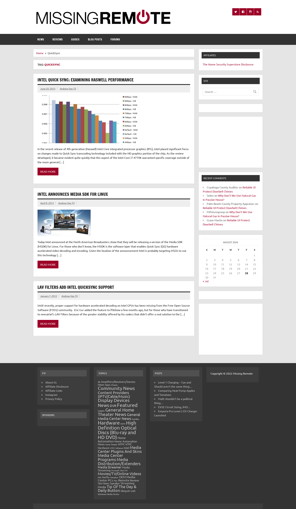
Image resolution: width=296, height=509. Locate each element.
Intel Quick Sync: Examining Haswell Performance (86, 80)
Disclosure (247, 64)
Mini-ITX (124, 470)
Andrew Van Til (68, 88)
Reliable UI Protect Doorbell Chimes (224, 207)
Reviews (57, 39)
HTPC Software (116, 448)
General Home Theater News (116, 412)
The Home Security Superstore (221, 64)
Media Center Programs (110, 457)
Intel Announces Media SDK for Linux (73, 194)
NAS (99, 477)
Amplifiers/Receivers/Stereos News (116, 383)
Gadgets (101, 410)
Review (134, 480)
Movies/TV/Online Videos (119, 473)
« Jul (205, 281)
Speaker (115, 483)
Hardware (109, 423)
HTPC (121, 444)
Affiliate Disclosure (57, 386)
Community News (116, 388)
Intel (126, 447)
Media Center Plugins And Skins (120, 449)
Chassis (114, 384)
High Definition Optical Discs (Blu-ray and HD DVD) (117, 430)
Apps (107, 384)
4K (99, 381)
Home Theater (111, 444)
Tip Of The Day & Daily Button (117, 488)
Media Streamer (109, 467)
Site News (103, 483)
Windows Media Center (108, 494)
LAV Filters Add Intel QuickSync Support (76, 287)
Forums (115, 39)
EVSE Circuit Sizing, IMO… (174, 407)
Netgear (114, 477)
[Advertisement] (230, 142)
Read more (48, 171)
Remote (123, 480)
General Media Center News (119, 416)
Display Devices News (114, 403)
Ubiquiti (125, 490)
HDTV (122, 423)
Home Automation (112, 439)
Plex (116, 480)
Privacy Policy (53, 398)
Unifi (133, 490)
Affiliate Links (53, 390)
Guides (75, 39)
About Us (51, 382)
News (40, 39)
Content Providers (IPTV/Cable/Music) (114, 394)
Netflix (106, 477)
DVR (113, 406)
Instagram (51, 394)
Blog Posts (95, 39)
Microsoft (115, 470)
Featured (127, 405)
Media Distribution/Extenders (119, 461)
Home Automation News (117, 442)
